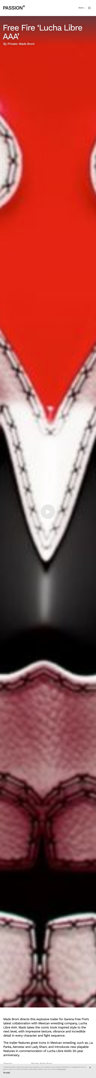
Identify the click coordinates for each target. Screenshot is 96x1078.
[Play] (48, 512)
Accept (6, 1072)
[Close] (90, 1067)
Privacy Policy (61, 1069)
